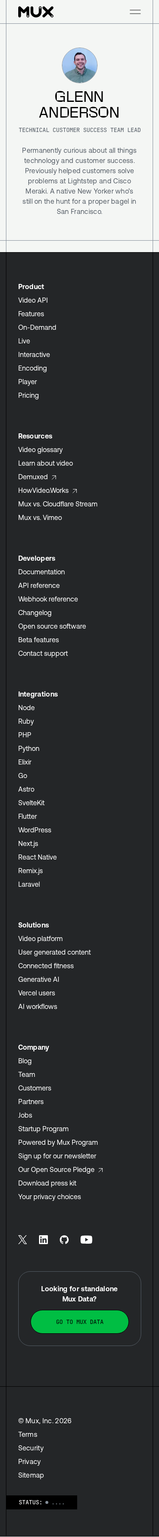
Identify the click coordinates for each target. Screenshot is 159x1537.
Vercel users (36, 993)
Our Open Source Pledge (56, 1169)
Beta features (38, 639)
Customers (34, 1088)
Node (26, 707)
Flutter (27, 816)
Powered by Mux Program (58, 1142)
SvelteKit (31, 802)
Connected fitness (46, 965)
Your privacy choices (49, 1196)
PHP (24, 735)
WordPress (34, 830)
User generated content (54, 952)
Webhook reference (48, 599)
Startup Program (43, 1128)
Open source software (52, 626)
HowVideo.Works (43, 490)
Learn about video (45, 463)
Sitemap (31, 1475)
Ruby (26, 721)
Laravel (29, 884)
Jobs (25, 1115)
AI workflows (37, 1006)
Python (28, 748)
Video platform (40, 938)
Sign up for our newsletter (57, 1156)
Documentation (41, 572)
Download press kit (47, 1183)
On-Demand (37, 327)
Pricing (28, 395)
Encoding (32, 368)
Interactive (34, 354)
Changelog (35, 612)
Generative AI (38, 979)
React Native (37, 857)
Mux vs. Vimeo (40, 517)
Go (22, 775)
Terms (28, 1434)
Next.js (28, 843)
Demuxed (33, 476)
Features (31, 314)
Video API (33, 300)
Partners (31, 1101)
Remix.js (30, 870)
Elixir (24, 762)
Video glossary (40, 449)
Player (27, 381)
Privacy (29, 1461)
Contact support (43, 653)
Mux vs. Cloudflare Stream (58, 504)
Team (26, 1074)
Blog (25, 1061)
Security (31, 1448)
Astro (26, 789)
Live (24, 341)
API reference (39, 585)
